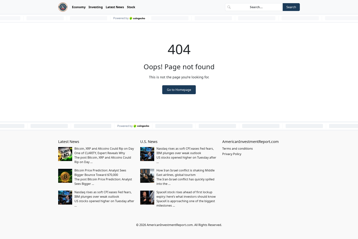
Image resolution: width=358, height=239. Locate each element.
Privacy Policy (231, 154)
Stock (131, 7)
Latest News (115, 7)
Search (291, 7)
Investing (96, 7)
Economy (79, 7)
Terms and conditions (237, 148)
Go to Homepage (179, 90)
